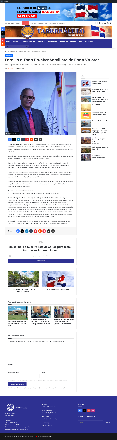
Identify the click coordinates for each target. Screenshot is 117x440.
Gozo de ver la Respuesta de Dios (98, 156)
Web (43, 372)
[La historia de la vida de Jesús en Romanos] (86, 91)
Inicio (8, 42)
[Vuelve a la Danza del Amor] (86, 123)
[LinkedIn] (18, 139)
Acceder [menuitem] (6, 1)
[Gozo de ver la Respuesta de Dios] (86, 157)
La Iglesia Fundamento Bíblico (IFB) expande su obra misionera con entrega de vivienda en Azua (64, 322)
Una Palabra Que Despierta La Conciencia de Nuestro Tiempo (47, 23)
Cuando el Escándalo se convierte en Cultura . (100, 114)
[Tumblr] (23, 139)
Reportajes (64, 42)
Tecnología (89, 42)
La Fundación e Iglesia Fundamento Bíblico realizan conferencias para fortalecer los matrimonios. (40, 322)
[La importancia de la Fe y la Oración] (86, 149)
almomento (13, 51)
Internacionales (29, 42)
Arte (80, 42)
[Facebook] (10, 139)
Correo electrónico (14, 372)
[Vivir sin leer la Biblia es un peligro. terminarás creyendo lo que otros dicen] (86, 130)
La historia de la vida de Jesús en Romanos (100, 90)
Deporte (73, 42)
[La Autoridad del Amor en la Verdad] (86, 83)
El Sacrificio (96, 105)
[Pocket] (44, 231)
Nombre (10, 364)
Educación (41, 42)
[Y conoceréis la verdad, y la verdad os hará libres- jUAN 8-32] (18, 313)
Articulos (16, 42)
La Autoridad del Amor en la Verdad (99, 82)
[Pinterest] (27, 139)
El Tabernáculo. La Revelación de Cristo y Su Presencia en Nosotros (99, 141)
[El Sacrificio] (86, 107)
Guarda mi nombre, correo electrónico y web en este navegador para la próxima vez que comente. (38, 380)
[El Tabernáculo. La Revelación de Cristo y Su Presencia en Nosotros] (86, 140)
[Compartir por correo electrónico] (36, 139)
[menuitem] (1, 1)
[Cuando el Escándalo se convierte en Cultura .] (86, 115)
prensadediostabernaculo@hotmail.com (16, 429)
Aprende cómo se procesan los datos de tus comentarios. (49, 388)
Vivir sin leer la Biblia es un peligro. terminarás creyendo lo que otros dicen (100, 132)
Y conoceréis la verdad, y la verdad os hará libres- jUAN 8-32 (17, 323)
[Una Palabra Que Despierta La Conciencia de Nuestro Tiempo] (86, 99)
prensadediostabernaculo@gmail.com (20, 427)
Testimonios (52, 42)
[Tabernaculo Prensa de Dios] (58, 32)
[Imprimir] (40, 139)
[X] (14, 139)
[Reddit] (31, 139)
